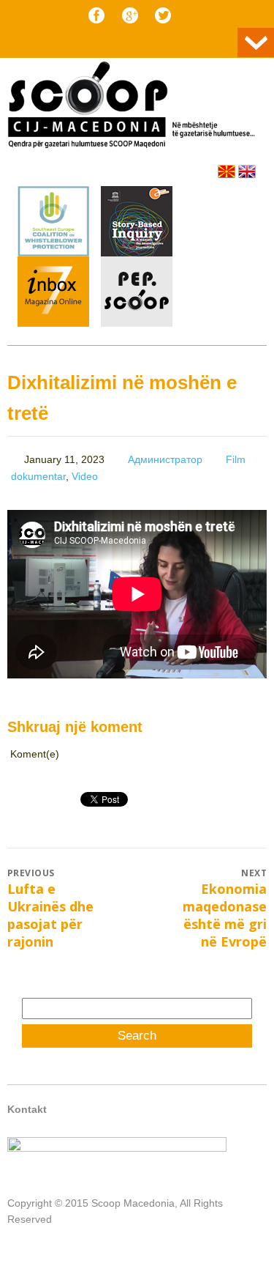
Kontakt (27, 1109)
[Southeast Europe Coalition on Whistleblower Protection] (53, 253)
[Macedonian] (226, 171)
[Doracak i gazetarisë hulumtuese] (136, 223)
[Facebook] (96, 15)
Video (85, 476)
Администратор (165, 459)
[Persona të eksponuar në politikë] (136, 323)
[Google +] (130, 15)
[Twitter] (163, 15)
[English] (247, 171)
